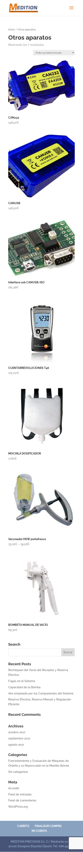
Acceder (13, 788)
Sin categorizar (18, 771)
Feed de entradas (20, 794)
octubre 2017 (16, 732)
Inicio (11, 29)
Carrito (23, 826)
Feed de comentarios (22, 800)
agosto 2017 (16, 744)
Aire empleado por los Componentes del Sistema (40, 693)
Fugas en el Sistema (21, 681)
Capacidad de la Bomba (24, 687)
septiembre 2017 (19, 738)
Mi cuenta (39, 830)
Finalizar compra (48, 826)
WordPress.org (18, 806)
